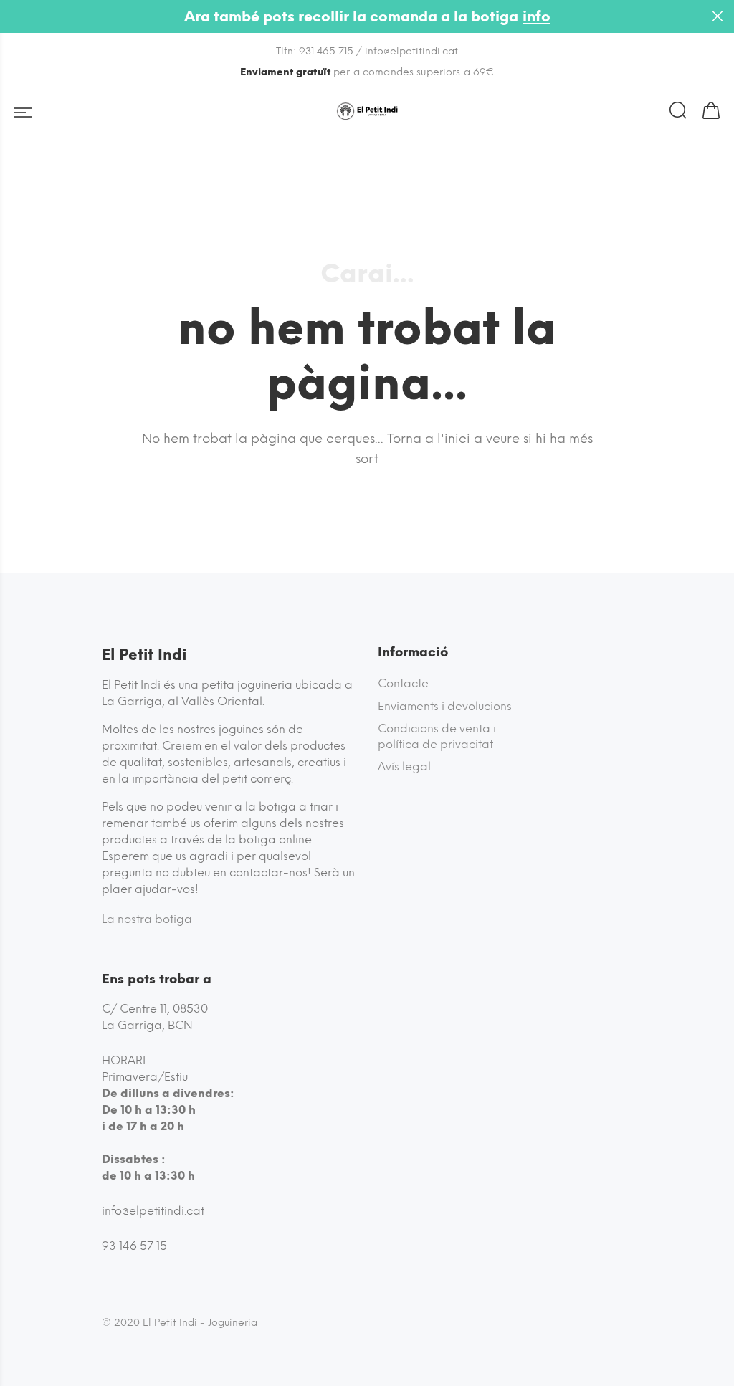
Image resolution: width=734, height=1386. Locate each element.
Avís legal (404, 766)
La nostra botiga (147, 919)
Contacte (403, 683)
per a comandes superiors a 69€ (367, 72)
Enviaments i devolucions (445, 706)
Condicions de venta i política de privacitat (437, 736)
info (536, 16)
